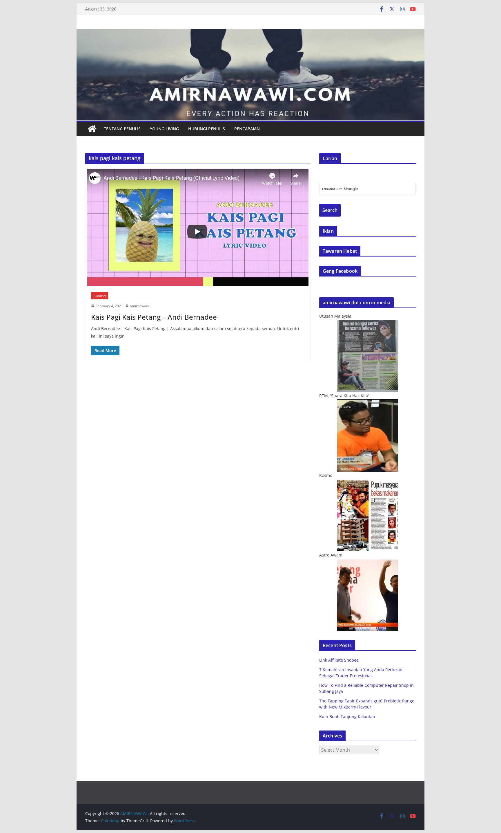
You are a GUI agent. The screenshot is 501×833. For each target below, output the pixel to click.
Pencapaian (247, 128)
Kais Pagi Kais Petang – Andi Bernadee (154, 317)
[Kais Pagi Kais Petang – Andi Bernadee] (198, 227)
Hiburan (99, 296)
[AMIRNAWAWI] (250, 33)
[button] (197, 227)
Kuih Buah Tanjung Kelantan (347, 716)
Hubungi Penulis (206, 128)
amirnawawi (140, 305)
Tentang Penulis (122, 128)
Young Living (164, 128)
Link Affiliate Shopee (339, 660)
